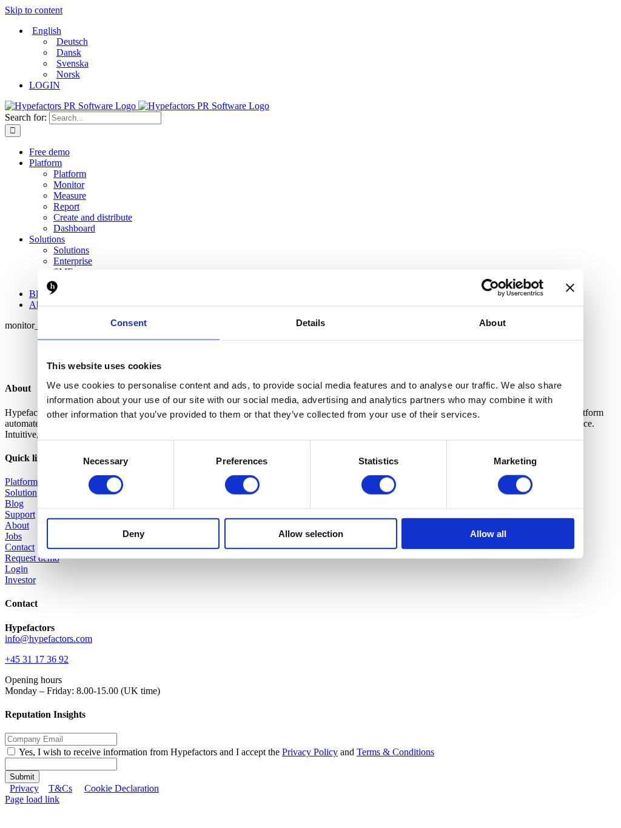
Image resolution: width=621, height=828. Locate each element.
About (17, 525)
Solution (21, 492)
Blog (14, 503)
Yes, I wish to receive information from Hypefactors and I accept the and (226, 752)
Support (20, 514)
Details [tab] (311, 323)
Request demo (32, 558)
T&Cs (60, 788)
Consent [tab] (128, 323)
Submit (22, 776)
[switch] (242, 485)
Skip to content (33, 10)
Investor (20, 580)
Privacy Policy (310, 752)
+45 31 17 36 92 (37, 659)
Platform (21, 481)
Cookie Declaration (121, 788)
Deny (133, 533)
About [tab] (492, 323)
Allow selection (310, 533)
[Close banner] (570, 288)
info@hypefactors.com (48, 638)
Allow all (488, 533)
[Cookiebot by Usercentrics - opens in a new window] (490, 288)
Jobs (13, 536)
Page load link (32, 799)
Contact (20, 547)
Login (16, 569)
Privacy (24, 788)
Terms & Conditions (395, 752)
